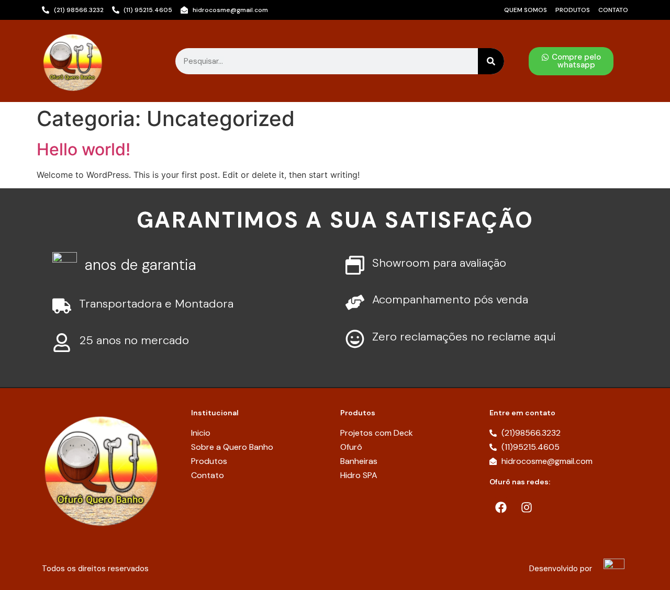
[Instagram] (526, 507)
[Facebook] (500, 507)
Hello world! (83, 149)
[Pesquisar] (491, 61)
